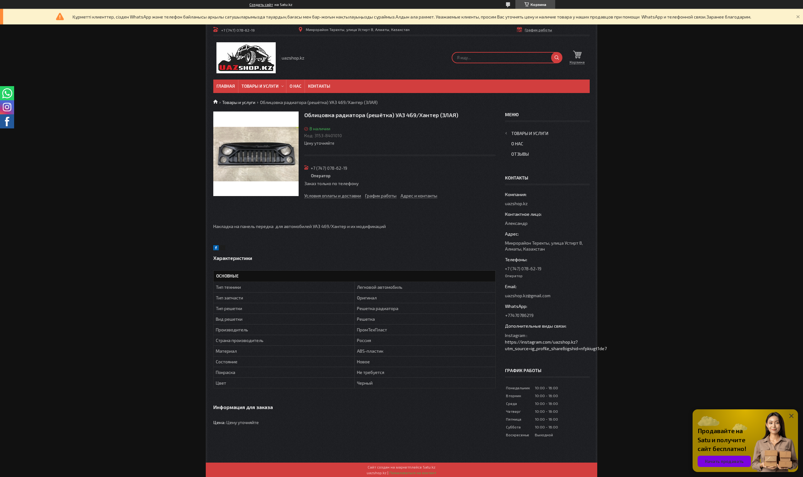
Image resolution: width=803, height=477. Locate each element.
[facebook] (216, 248)
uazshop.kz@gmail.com (527, 295)
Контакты (319, 86)
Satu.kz (429, 467)
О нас (295, 86)
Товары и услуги (260, 86)
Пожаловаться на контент (412, 472)
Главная (225, 86)
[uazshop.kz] (246, 57)
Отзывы (520, 154)
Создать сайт (261, 4)
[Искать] (556, 57)
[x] (222, 248)
